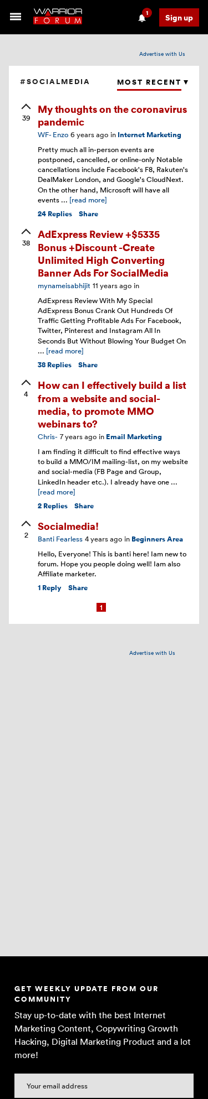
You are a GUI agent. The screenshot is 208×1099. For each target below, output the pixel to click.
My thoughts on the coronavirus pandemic (112, 115)
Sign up (179, 17)
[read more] (88, 200)
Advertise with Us (162, 54)
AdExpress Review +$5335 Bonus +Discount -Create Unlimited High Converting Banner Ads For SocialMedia (103, 253)
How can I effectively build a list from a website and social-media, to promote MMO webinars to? (112, 404)
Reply (50, 587)
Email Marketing (134, 436)
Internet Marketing (149, 134)
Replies (55, 214)
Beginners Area (157, 539)
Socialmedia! (68, 526)
